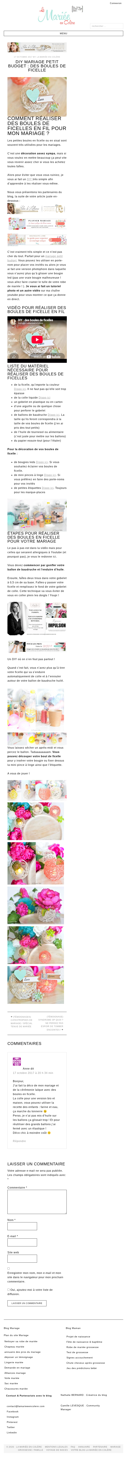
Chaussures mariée (16, 1388)
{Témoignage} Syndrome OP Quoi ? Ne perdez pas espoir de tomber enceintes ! (50, 1023)
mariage (115, 1447)
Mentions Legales (56, 1447)
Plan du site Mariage (16, 1335)
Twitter (11, 1427)
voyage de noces (57, 1450)
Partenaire (100, 1447)
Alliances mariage (15, 1373)
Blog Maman (73, 1328)
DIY (30, 179)
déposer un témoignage (18, 1357)
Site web (13, 1252)
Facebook (13, 1411)
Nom (11, 1220)
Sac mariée (11, 1383)
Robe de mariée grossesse (82, 1347)
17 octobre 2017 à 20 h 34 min (33, 1073)
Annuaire (84, 1447)
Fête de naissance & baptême (84, 1342)
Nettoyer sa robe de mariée (21, 1341)
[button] (63, 33)
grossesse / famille (30, 1450)
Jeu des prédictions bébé (81, 1368)
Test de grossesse (77, 1352)
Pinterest (12, 1422)
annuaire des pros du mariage (22, 1352)
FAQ (73, 1447)
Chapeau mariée (14, 1346)
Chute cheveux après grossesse (85, 1363)
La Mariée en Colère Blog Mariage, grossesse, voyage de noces (63, 15)
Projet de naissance (78, 1336)
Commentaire (17, 1187)
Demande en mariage (17, 1367)
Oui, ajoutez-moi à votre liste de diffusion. (30, 1292)
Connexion (116, 3)
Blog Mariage (12, 1328)
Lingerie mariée (13, 1362)
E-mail (12, 1236)
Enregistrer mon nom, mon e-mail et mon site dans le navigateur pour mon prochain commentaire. (35, 1277)
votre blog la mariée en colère (91, 1450)
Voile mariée (11, 1378)
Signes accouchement (79, 1357)
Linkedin (12, 1432)
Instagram (13, 1416)
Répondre (19, 1141)
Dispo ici (20, 389)
